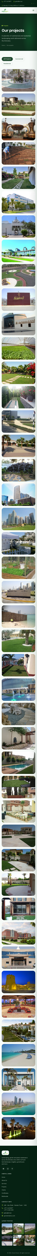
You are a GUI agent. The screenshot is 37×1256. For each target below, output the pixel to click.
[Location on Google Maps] (12, 1168)
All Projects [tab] (7, 59)
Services (4, 1183)
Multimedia (5, 1196)
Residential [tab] (7, 63)
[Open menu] (33, 10)
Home (3, 45)
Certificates (5, 1193)
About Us (4, 1180)
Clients (4, 1190)
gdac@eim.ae (18, 1)
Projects (4, 1187)
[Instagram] (33, 3)
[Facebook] (31, 3)
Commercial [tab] (19, 59)
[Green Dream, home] (5, 10)
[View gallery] (7, 1228)
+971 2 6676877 (7, 1)
